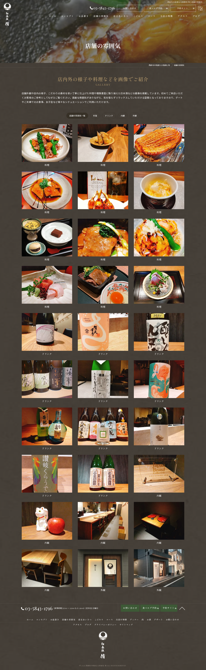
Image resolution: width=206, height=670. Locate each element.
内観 (123, 115)
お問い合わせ (129, 8)
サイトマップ (126, 624)
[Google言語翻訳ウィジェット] (200, 8)
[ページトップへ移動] (182, 608)
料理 (95, 115)
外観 (135, 115)
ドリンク (109, 115)
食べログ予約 (156, 8)
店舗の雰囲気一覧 (77, 115)
